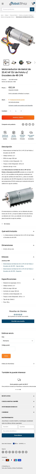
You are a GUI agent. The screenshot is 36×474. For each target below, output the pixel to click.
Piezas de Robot (13, 15)
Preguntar (22, 138)
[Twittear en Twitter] (29, 124)
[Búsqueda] (32, 9)
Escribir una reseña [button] (18, 321)
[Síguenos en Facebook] (3, 452)
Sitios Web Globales (6, 443)
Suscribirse (18, 435)
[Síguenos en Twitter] (6, 452)
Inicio (2, 15)
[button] (35, 62)
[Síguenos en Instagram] (9, 452)
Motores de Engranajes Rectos (7, 17)
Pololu (4, 79)
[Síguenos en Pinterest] (13, 452)
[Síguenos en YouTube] (16, 452)
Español (21, 443)
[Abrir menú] (2, 3)
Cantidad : (5, 111)
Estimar (6, 356)
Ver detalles (14, 138)
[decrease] (10, 111)
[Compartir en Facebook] (23, 124)
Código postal (6, 345)
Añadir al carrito (18, 117)
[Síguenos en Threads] (26, 452)
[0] (33, 4)
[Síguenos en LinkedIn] (23, 452)
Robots (6, 15)
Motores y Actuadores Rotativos (26, 15)
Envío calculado (13, 93)
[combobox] (16, 9)
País (3, 337)
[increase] (21, 111)
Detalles (5, 138)
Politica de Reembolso (8, 363)
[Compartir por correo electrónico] (33, 124)
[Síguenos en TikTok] (19, 452)
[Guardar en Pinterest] (26, 124)
